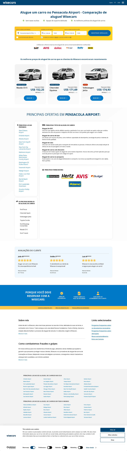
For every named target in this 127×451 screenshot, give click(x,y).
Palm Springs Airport (69, 396)
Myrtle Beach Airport (23, 180)
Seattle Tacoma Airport (90, 389)
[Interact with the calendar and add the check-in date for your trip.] (46, 33)
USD (119, 2)
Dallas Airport (67, 391)
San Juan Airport (88, 417)
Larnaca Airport (27, 417)
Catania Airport (87, 407)
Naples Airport (26, 410)
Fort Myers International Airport (71, 384)
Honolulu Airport (68, 386)
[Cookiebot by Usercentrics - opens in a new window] (11, 447)
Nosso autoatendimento (100, 336)
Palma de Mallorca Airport (29, 404)
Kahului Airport (87, 379)
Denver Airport (47, 379)
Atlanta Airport (24, 139)
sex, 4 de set (70, 33)
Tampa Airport (67, 381)
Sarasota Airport (88, 394)
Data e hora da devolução (72, 29)
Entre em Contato (98, 339)
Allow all (112, 430)
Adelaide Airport (27, 412)
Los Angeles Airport (48, 381)
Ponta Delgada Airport (69, 417)
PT (115, 2)
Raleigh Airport (24, 171)
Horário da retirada (47, 29)
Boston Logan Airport (28, 386)
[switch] (49, 447)
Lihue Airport (67, 379)
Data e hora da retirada (23, 29)
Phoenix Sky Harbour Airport (51, 384)
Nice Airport (67, 407)
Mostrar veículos (99, 33)
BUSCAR (29, 98)
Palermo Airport (88, 410)
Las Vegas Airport (48, 386)
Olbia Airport (67, 410)
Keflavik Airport (27, 407)
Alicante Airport (47, 412)
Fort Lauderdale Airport (29, 384)
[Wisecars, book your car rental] (9, 2)
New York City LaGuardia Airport (25, 148)
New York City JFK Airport (70, 389)
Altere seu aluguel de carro (62, 308)
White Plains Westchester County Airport (24, 157)
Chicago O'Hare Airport (49, 389)
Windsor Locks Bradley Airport (71, 394)
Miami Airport (26, 381)
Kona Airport (87, 381)
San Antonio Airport (28, 396)
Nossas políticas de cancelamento (80, 308)
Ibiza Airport (47, 410)
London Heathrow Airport (50, 417)
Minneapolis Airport (28, 394)
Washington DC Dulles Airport (24, 163)
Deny (112, 440)
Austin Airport (47, 396)
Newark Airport (47, 394)
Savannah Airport (24, 167)
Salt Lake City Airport (89, 391)
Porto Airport (87, 404)
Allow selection (112, 435)
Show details (90, 447)
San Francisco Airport (28, 391)
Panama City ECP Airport (90, 396)
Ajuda (111, 2)
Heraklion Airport (68, 412)
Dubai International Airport (70, 415)
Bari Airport (87, 412)
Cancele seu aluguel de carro (45, 308)
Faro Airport (47, 404)
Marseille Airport (27, 415)
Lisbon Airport (67, 404)
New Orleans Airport (23, 131)
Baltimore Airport (24, 152)
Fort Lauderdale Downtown (24, 185)
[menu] (123, 3)
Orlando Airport (24, 136)
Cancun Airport (47, 415)
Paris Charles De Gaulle (89, 415)
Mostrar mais (22, 334)
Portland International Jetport (91, 386)
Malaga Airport (47, 407)
